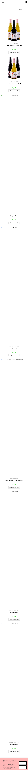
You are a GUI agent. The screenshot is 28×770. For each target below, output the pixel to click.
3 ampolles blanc (14, 215)
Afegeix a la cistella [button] (14, 52)
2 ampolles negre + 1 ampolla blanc (14, 83)
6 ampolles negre (14, 744)
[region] (14, 764)
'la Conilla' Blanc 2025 (14, 214)
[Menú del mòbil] (2, 2)
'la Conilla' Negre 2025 (14, 346)
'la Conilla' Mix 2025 (14, 43)
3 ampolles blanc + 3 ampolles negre (14, 480)
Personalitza (22, 767)
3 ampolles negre (14, 348)
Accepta (22, 763)
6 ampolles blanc (14, 612)
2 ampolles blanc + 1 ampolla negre (14, 45)
